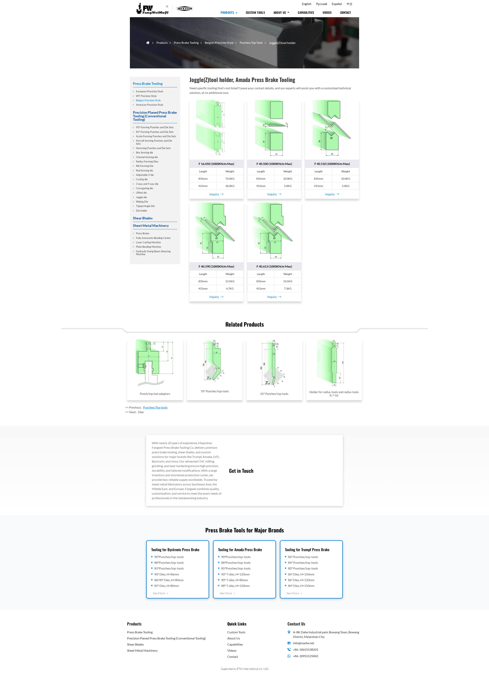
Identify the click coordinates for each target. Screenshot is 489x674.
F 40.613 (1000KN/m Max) (274, 266)
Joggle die (141, 197)
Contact (345, 12)
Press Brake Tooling (186, 42)
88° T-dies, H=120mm (235, 585)
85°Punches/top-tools (169, 568)
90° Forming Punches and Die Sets (155, 127)
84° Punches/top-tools (303, 562)
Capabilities (306, 12)
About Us (233, 638)
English (306, 4)
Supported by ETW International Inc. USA (244, 668)
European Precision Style (149, 91)
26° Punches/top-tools (274, 393)
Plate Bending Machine (148, 246)
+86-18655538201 (305, 649)
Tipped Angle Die (145, 205)
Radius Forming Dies (147, 161)
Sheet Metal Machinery (151, 225)
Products (162, 42)
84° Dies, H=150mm (301, 585)
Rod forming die (144, 170)
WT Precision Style (146, 95)
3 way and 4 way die (147, 183)
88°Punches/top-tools (169, 562)
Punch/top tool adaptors (155, 393)
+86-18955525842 (305, 656)
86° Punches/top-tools (303, 557)
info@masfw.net (303, 643)
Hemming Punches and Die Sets (153, 147)
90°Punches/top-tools (169, 557)
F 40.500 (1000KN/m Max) (274, 163)
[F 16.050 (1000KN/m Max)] (216, 128)
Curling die (142, 179)
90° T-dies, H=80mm (234, 580)
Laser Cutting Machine (148, 242)
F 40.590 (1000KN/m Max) (216, 266)
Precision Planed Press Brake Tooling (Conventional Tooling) (155, 115)
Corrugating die (144, 188)
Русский (321, 4)
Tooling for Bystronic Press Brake (175, 549)
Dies (141, 412)
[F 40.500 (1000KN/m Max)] (274, 128)
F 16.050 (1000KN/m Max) (216, 163)
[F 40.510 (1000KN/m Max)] (332, 128)
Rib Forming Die (144, 165)
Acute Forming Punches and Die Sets (156, 136)
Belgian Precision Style (219, 42)
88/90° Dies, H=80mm (169, 580)
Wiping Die (142, 201)
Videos (327, 12)
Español (337, 4)
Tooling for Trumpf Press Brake (307, 549)
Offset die (141, 192)
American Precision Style (149, 104)
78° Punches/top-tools (215, 391)
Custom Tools (255, 12)
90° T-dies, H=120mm (235, 574)
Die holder (141, 210)
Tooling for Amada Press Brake (240, 549)
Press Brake (142, 233)
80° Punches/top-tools (303, 568)
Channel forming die (147, 156)
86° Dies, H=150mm (301, 574)
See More (159, 593)
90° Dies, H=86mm (166, 574)
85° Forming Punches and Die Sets (155, 131)
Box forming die (144, 152)
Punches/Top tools (155, 407)
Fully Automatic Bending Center (153, 237)
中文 (349, 4)
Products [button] (227, 12)
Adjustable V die (145, 174)
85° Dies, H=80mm (166, 585)
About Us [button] (280, 12)
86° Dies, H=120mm (301, 580)
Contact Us (296, 624)
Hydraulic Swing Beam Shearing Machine (153, 252)
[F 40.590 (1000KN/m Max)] (216, 231)
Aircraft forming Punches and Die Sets (154, 142)
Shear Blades (143, 218)
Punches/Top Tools (251, 42)
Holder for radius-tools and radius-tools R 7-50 (334, 393)
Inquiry (214, 194)
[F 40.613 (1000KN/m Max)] (274, 231)
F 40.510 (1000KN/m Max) (332, 163)
